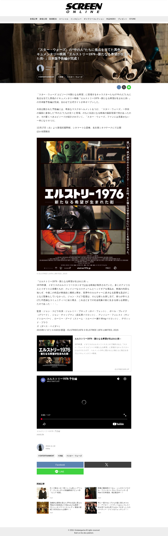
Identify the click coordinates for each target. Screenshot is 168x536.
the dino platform (87, 533)
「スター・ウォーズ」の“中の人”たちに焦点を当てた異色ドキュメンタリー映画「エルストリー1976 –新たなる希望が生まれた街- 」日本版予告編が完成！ (83, 54)
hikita (48, 69)
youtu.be (40, 434)
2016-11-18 (50, 67)
